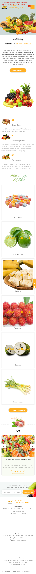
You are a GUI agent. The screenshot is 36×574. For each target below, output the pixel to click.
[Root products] (6, 122)
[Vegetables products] (6, 137)
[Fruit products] (6, 156)
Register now (28, 492)
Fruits (7, 31)
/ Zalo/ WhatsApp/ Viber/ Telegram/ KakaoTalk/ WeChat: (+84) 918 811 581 (15, 3)
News (18, 430)
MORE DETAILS (18, 70)
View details (18, 471)
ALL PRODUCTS (19, 410)
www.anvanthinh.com (18, 558)
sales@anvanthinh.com (18, 565)
